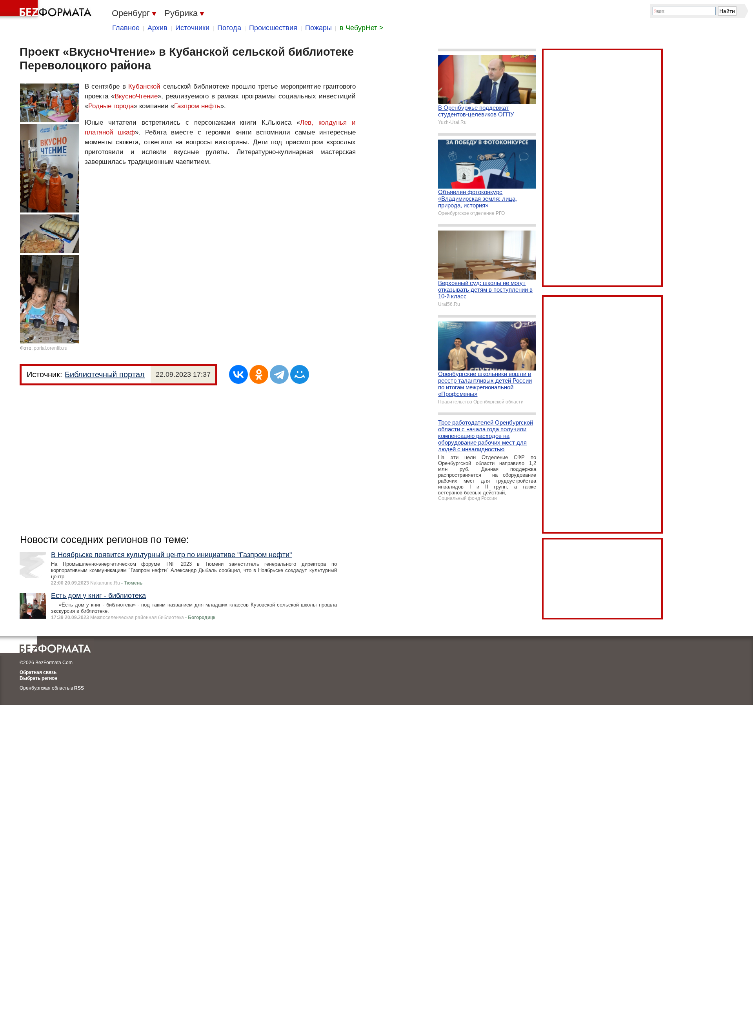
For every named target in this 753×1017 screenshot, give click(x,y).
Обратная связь (38, 672)
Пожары (318, 28)
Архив (157, 28)
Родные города (111, 106)
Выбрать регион (38, 678)
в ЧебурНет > (362, 28)
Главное (126, 28)
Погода (229, 28)
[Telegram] (279, 374)
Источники (192, 28)
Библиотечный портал (105, 374)
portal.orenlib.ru (50, 348)
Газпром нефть (197, 106)
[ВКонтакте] (238, 374)
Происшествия (273, 28)
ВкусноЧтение (136, 96)
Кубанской (144, 86)
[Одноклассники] (258, 374)
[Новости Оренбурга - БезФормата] (47, 10)
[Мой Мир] (299, 374)
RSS (79, 688)
